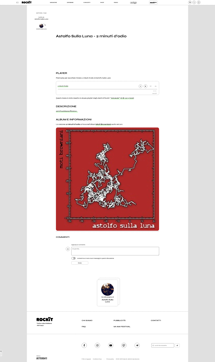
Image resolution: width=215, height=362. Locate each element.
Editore (37, 356)
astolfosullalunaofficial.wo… (67, 111)
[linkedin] (163, 20)
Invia (80, 263)
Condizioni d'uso (97, 359)
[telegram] (137, 345)
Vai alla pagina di (107, 299)
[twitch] (123, 345)
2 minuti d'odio (63, 86)
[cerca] (194, 2)
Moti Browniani (103, 124)
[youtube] (110, 345)
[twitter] (163, 8)
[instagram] (97, 345)
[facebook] (163, 14)
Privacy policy (110, 359)
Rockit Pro (153, 2)
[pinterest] (163, 26)
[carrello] (190, 2)
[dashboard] (198, 2)
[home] (27, 2)
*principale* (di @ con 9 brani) (122, 98)
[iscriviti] (177, 345)
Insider (133, 2)
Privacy (1, 354)
